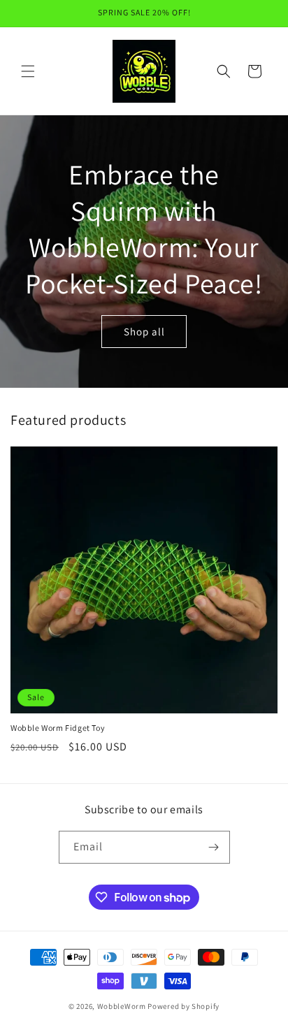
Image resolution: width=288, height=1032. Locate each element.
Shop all (144, 330)
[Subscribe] (214, 847)
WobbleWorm (121, 1006)
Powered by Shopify (183, 1006)
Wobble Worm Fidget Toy (57, 727)
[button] (28, 71)
